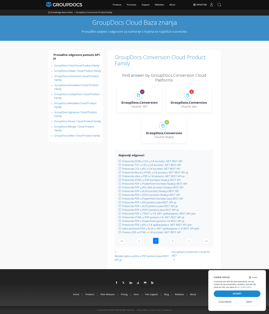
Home (76, 294)
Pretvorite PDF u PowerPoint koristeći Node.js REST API (154, 183)
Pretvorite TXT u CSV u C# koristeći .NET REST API (151, 165)
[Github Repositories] (145, 283)
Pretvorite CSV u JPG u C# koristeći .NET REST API (151, 168)
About (172, 4)
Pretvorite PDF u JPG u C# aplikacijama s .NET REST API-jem (157, 225)
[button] (189, 241)
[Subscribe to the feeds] (152, 283)
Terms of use (156, 310)
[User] (211, 4)
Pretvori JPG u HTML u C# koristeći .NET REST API (151, 232)
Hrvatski (201, 4)
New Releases (107, 294)
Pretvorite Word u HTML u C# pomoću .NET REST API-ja (155, 172)
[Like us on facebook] (117, 283)
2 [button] (172, 241)
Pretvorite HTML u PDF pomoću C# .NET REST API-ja (153, 217)
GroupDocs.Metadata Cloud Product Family (75, 105)
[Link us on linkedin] (131, 283)
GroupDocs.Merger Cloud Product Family (74, 128)
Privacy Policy (142, 310)
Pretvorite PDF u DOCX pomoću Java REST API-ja (150, 210)
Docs (136, 294)
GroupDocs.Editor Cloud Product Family (77, 135)
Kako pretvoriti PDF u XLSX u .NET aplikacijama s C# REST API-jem (160, 228)
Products (117, 4)
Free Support (151, 294)
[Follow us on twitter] (124, 283)
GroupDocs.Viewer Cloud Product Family (77, 71)
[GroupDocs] (64, 5)
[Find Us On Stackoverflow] (138, 283)
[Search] (219, 4)
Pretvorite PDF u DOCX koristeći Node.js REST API (151, 195)
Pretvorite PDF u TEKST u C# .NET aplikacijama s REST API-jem (159, 213)
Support (145, 4)
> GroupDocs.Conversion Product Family (93, 12)
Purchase (131, 4)
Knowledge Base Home (62, 12)
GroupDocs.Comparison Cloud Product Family (76, 96)
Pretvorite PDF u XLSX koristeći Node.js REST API (150, 191)
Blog (166, 294)
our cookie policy (244, 287)
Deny (249, 302)
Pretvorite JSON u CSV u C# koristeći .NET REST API (152, 161)
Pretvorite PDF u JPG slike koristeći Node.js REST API (152, 187)
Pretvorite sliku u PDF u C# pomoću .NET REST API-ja (153, 176)
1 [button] (155, 241)
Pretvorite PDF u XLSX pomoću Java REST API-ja (150, 206)
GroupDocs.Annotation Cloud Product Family (76, 87)
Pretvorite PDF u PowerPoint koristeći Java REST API (152, 198)
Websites (159, 4)
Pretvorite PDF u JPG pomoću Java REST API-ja (149, 202)
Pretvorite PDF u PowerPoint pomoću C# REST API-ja (153, 221)
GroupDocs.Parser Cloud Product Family (77, 121)
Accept (237, 294)
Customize (225, 302)
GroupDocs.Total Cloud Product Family (76, 65)
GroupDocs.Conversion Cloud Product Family (76, 78)
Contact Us (168, 310)
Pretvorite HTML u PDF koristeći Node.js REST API (151, 180)
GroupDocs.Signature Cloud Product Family (75, 114)
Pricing (124, 294)
